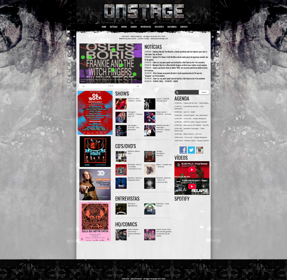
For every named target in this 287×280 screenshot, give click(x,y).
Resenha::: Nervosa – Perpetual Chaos (135, 179)
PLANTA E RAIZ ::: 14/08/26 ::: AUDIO (165, 81)
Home (104, 26)
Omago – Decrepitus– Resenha (160, 153)
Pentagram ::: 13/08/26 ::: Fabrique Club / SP (135, 114)
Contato (184, 26)
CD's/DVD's (159, 26)
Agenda (134, 26)
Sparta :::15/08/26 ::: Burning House (163, 100)
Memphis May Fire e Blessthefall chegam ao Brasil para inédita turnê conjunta (180, 65)
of (110, 86)
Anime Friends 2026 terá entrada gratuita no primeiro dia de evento (163, 232)
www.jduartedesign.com (159, 38)
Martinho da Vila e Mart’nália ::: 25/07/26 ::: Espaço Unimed (163, 128)
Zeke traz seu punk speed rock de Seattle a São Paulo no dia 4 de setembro (179, 62)
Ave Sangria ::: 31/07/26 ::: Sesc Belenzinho (133, 127)
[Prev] (83, 86)
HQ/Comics (172, 26)
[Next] (137, 86)
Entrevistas (146, 26)
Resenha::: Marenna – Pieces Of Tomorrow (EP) (163, 180)
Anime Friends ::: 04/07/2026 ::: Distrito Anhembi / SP (134, 232)
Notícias (113, 26)
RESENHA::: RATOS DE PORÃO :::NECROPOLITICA (134, 166)
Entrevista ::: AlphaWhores (132, 205)
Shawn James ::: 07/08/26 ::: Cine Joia (163, 113)
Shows (124, 26)
